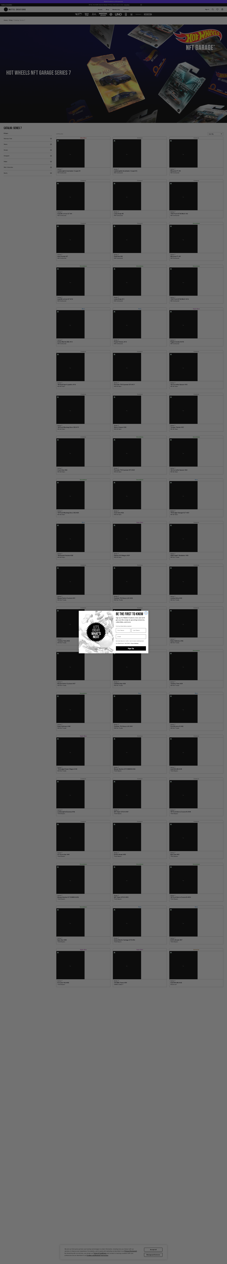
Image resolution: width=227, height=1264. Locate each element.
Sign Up (131, 648)
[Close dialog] (146, 613)
